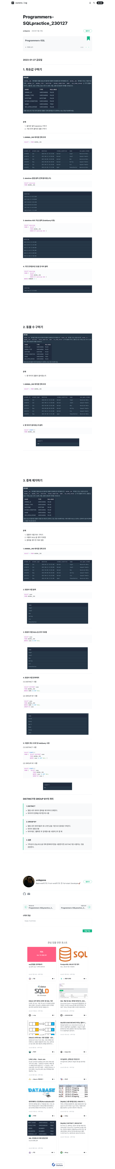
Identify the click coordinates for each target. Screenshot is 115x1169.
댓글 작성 (87, 931)
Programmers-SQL (35, 40)
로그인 (100, 3)
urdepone (26, 31)
